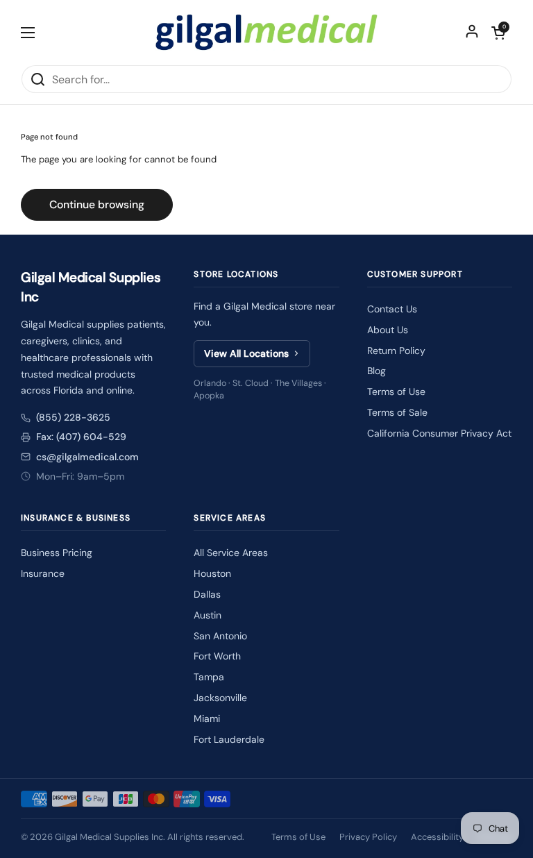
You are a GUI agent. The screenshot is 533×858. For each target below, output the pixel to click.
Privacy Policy (368, 837)
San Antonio (220, 636)
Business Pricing (56, 552)
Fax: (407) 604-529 (81, 436)
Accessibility (437, 837)
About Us (387, 329)
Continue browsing (96, 204)
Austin (207, 615)
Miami (207, 718)
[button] (498, 33)
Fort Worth (217, 656)
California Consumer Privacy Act (439, 433)
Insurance (43, 573)
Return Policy (396, 350)
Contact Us (392, 309)
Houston (212, 573)
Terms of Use (396, 391)
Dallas (207, 594)
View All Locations (246, 353)
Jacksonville (220, 697)
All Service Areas (231, 552)
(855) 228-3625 (73, 417)
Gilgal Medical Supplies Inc (109, 837)
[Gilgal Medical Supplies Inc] (266, 32)
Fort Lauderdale (229, 739)
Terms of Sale (397, 412)
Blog (376, 370)
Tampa (209, 677)
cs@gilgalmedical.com (87, 457)
